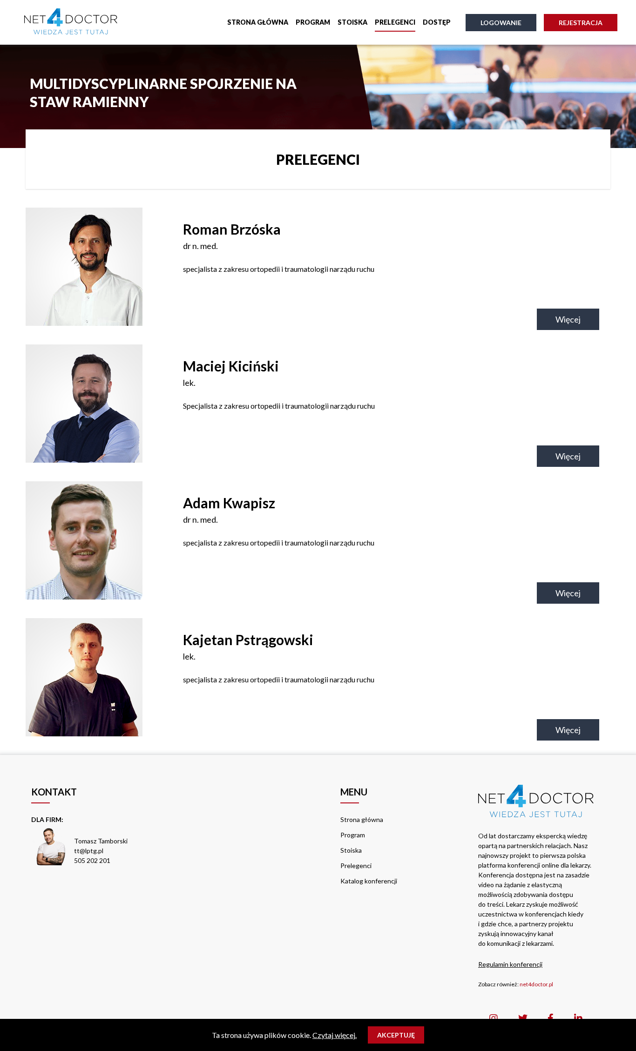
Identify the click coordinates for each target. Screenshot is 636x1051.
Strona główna (257, 22)
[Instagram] (493, 1018)
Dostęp (437, 22)
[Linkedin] (578, 1018)
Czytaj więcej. (334, 1035)
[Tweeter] (523, 1018)
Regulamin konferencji (510, 964)
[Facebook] (551, 1018)
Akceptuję (396, 1035)
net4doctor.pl (536, 984)
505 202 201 (92, 860)
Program (313, 22)
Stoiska (352, 22)
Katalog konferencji (368, 881)
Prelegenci (395, 22)
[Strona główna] (70, 22)
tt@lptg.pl (88, 851)
